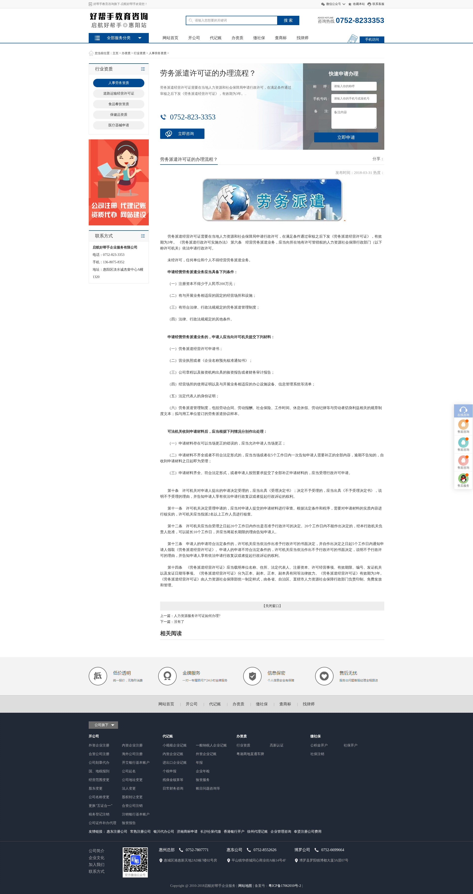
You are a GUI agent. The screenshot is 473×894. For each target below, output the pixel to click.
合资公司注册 (99, 754)
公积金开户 (319, 745)
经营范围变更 (99, 780)
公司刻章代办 (99, 762)
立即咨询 (186, 134)
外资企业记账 (206, 754)
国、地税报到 (99, 771)
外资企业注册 (99, 745)
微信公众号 (333, 4)
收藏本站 (359, 4)
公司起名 (129, 771)
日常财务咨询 (173, 788)
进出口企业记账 (175, 762)
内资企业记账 (173, 754)
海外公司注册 (132, 754)
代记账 (216, 38)
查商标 (281, 38)
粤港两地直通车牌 (250, 754)
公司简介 (96, 851)
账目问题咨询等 (208, 788)
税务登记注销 (99, 814)
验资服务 (203, 780)
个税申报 (169, 771)
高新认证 (277, 745)
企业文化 (96, 858)
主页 (115, 53)
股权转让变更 (132, 797)
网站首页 (170, 38)
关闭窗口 (272, 606)
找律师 (302, 38)
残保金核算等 (173, 780)
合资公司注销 (132, 806)
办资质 (237, 38)
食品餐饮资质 (118, 104)
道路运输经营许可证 (118, 93)
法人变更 (129, 788)
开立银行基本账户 (136, 762)
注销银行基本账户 (136, 814)
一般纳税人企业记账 (211, 745)
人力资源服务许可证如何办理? (197, 616)
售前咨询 (463, 431)
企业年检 (203, 771)
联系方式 (96, 871)
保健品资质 (118, 114)
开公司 (194, 38)
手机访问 (372, 39)
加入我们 (96, 864)
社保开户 (350, 745)
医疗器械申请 (118, 125)
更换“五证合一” (100, 806)
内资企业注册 (132, 745)
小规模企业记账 (175, 745)
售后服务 (463, 485)
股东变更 (95, 788)
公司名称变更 (99, 797)
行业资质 (140, 53)
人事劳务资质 (158, 53)
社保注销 (317, 754)
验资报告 (129, 823)
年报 (199, 762)
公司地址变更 (132, 780)
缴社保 (259, 38)
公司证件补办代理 (102, 823)
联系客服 (378, 4)
